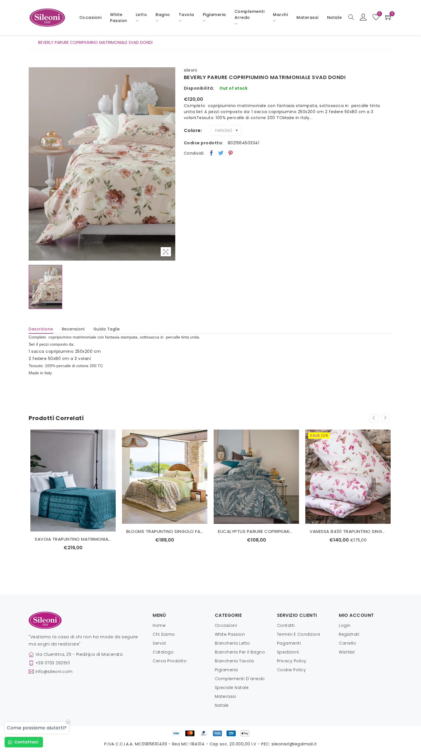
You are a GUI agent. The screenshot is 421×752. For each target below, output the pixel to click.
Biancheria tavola (234, 661)
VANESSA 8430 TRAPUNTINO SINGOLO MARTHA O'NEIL (348, 531)
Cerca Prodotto (169, 661)
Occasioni (90, 17)
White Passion (118, 17)
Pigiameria (226, 670)
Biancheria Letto (232, 643)
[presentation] (373, 418)
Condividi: (194, 153)
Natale (222, 705)
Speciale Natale (232, 687)
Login (345, 625)
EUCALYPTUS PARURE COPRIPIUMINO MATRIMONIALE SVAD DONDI (256, 531)
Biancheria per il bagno (240, 652)
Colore (192, 130)
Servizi (159, 643)
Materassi (307, 17)
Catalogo (163, 652)
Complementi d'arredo (240, 679)
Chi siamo (164, 634)
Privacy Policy (291, 661)
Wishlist (347, 652)
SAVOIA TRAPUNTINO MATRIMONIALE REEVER (73, 539)
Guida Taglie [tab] (106, 329)
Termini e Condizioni (298, 634)
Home (159, 625)
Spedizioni (288, 652)
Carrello (347, 643)
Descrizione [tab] (41, 329)
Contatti (286, 625)
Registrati (349, 634)
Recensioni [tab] (73, 329)
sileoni (190, 70)
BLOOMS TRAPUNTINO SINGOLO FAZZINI (164, 531)
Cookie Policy (291, 670)
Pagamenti (289, 643)
